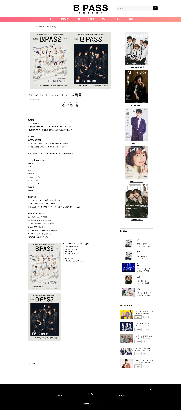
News (50, 19)
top (151, 390)
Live (78, 19)
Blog (118, 19)
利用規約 (122, 396)
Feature (105, 19)
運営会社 (59, 396)
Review (91, 19)
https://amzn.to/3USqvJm (74, 261)
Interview (65, 19)
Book (131, 19)
